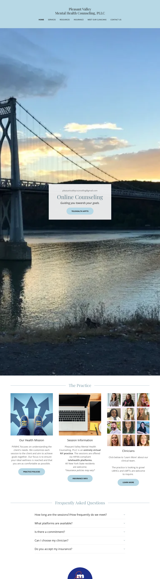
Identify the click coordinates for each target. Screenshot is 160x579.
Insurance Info (80, 478)
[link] (80, 13)
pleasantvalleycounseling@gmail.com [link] (80, 190)
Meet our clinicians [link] (97, 19)
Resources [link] (65, 19)
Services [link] (52, 19)
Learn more (128, 482)
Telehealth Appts (80, 211)
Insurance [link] (79, 19)
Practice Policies (31, 472)
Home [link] (41, 19)
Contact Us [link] (115, 19)
